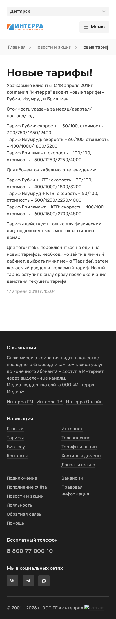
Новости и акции (53, 47)
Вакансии (72, 478)
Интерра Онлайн (84, 401)
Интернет (72, 428)
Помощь (15, 523)
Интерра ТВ (50, 401)
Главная (17, 47)
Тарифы (15, 437)
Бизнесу (16, 446)
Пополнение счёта (27, 487)
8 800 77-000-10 (30, 551)
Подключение (22, 478)
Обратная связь (24, 514)
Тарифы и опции (79, 446)
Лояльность (19, 505)
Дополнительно (78, 464)
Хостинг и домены (81, 455)
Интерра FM (20, 401)
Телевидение (75, 437)
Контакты (17, 455)
